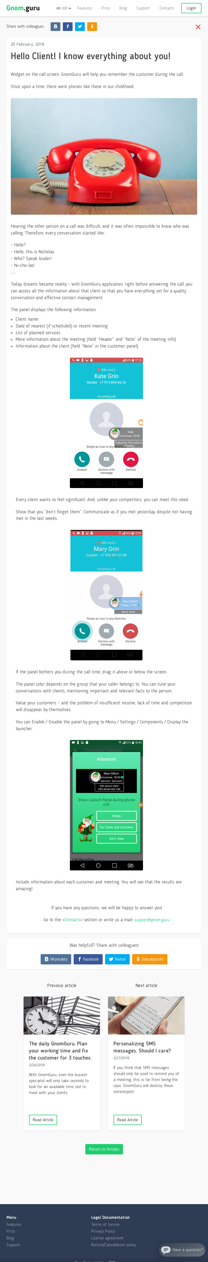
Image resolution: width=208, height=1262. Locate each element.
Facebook (90, 959)
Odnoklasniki (152, 959)
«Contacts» (72, 920)
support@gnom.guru (152, 919)
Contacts (167, 8)
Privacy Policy (103, 1231)
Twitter (119, 959)
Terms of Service (105, 1224)
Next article (146, 985)
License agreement (107, 1238)
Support (143, 8)
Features (84, 8)
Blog (123, 8)
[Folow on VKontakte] (55, 26)
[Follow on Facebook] (68, 26)
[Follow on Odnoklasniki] (92, 26)
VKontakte (58, 959)
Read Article (127, 1119)
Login (191, 8)
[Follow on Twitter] (80, 26)
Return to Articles (104, 1149)
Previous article (61, 985)
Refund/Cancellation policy (113, 1244)
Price (106, 8)
